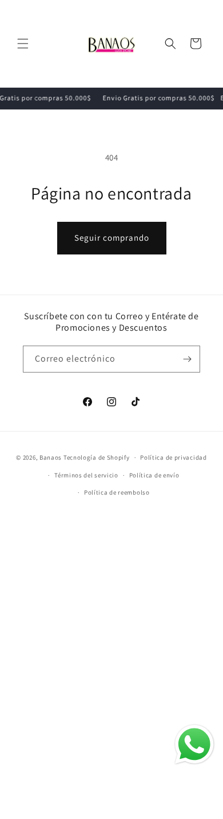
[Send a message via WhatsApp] (194, 744)
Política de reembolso (117, 492)
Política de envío (154, 475)
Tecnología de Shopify (96, 457)
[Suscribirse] (187, 359)
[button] (22, 43)
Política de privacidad (173, 457)
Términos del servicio (86, 475)
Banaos (50, 457)
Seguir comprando (111, 237)
